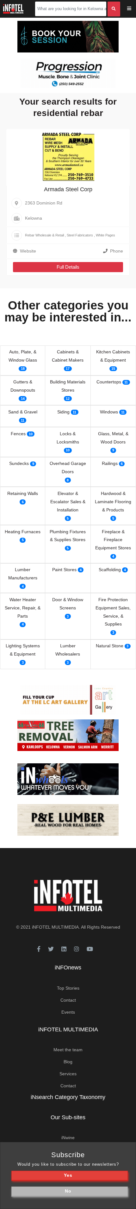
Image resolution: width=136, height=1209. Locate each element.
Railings (110, 463)
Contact (68, 1000)
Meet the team (68, 1049)
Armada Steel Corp (68, 189)
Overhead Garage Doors (68, 467)
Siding (63, 411)
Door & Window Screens (67, 603)
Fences (18, 433)
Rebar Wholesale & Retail (44, 235)
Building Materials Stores (67, 386)
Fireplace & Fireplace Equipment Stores (113, 540)
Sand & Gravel (22, 411)
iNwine (68, 1137)
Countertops (108, 381)
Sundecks (19, 463)
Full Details (68, 267)
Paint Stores (64, 569)
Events (68, 1012)
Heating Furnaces (22, 531)
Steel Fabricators (80, 235)
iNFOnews (68, 967)
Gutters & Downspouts (22, 386)
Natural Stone (109, 645)
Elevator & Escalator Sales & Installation (67, 501)
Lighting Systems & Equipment (23, 649)
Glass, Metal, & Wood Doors (113, 437)
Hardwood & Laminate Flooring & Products (113, 501)
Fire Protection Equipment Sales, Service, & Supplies (113, 612)
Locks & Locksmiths (68, 437)
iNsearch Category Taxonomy (68, 1097)
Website (28, 250)
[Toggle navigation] (133, 9)
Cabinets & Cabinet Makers (67, 356)
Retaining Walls (22, 493)
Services (68, 1073)
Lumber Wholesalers (67, 649)
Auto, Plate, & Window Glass (23, 356)
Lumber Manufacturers (22, 573)
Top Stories (68, 988)
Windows (109, 411)
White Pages (105, 235)
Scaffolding (110, 569)
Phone (116, 250)
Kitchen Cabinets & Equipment (113, 356)
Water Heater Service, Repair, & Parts (22, 608)
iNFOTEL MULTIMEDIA (55, 927)
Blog (68, 1061)
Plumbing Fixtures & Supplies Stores (68, 535)
